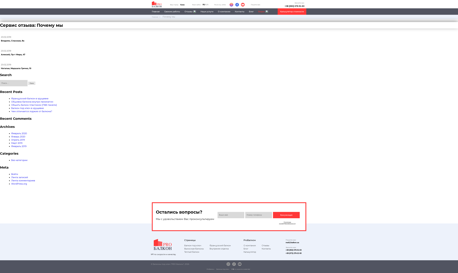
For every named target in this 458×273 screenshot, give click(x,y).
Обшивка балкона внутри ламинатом (32, 101)
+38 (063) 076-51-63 (294, 6)
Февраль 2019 (18, 146)
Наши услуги (206, 11)
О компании (224, 11)
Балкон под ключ (192, 245)
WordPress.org (19, 184)
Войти (14, 174)
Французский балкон (220, 245)
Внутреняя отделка (219, 249)
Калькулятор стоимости (292, 11)
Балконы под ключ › (222, 269)
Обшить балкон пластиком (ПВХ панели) (34, 105)
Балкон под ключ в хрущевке (27, 108)
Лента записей (19, 177)
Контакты (239, 11)
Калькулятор (250, 252)
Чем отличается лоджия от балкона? (31, 111)
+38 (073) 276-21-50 (294, 253)
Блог (251, 11)
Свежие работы (172, 11)
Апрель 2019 (18, 140)
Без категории (19, 160)
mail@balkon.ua (292, 242)
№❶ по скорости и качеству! (240, 269)
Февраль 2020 (19, 133)
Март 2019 (16, 143)
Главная (156, 11)
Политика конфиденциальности (287, 222)
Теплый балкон (191, 252)
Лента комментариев (23, 180)
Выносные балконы (194, 249)
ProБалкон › (211, 269)
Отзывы (265, 245)
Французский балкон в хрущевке (29, 98)
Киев (182, 5)
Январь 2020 (18, 136)
